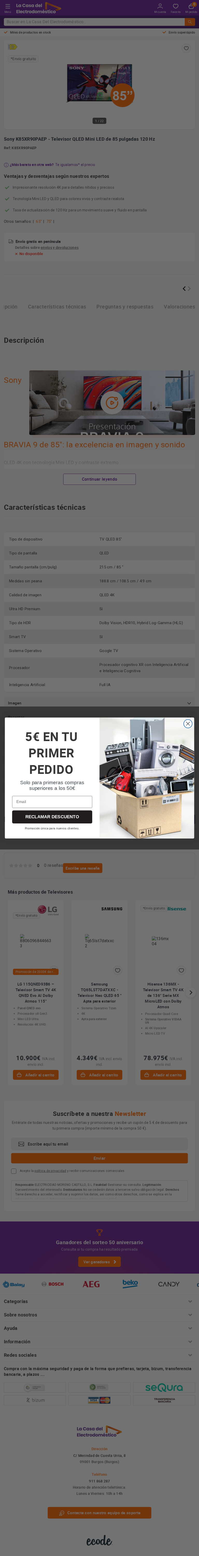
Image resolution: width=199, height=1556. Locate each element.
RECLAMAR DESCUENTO (52, 816)
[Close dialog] (188, 723)
